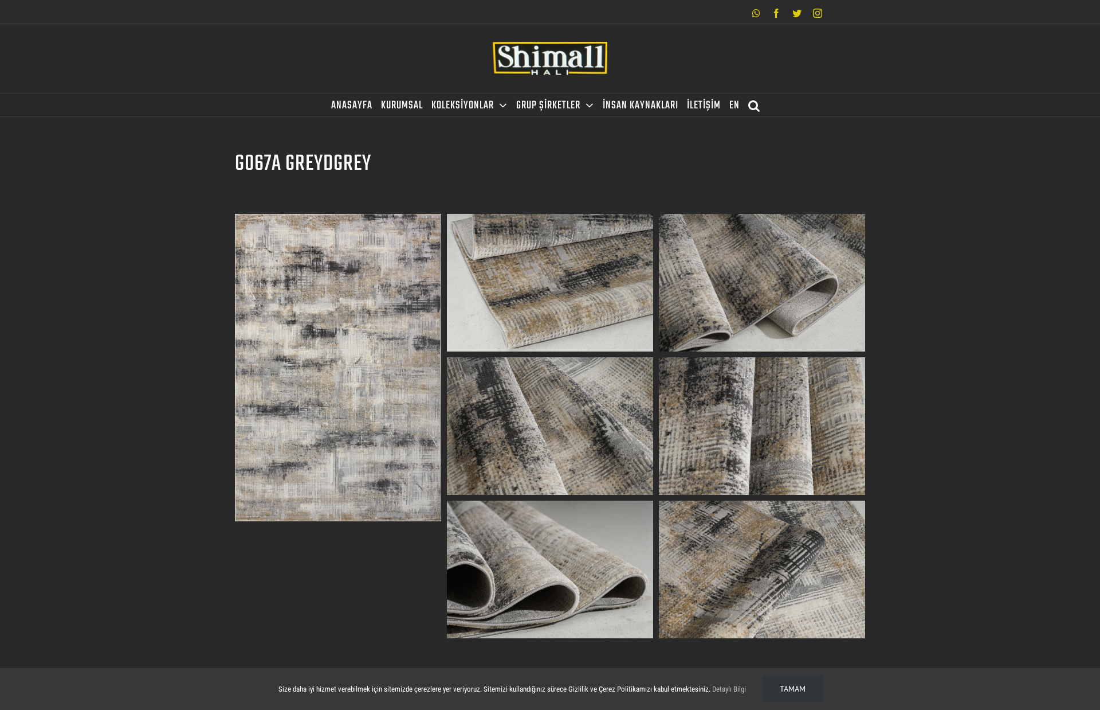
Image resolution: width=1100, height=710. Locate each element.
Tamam (793, 689)
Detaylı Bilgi (729, 689)
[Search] (754, 104)
